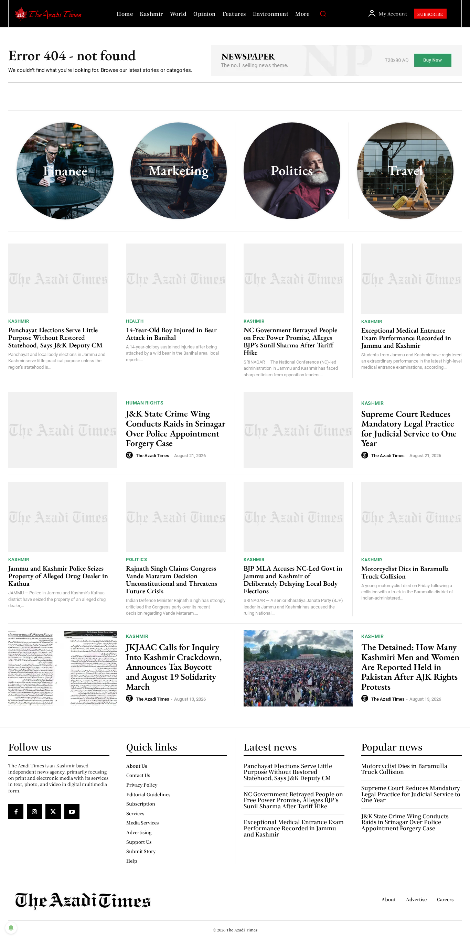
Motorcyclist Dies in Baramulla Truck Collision (405, 572)
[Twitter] (53, 811)
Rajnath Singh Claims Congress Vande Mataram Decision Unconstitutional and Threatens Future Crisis (171, 579)
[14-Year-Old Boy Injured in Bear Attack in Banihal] (176, 279)
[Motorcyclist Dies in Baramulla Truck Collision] (411, 517)
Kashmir (18, 321)
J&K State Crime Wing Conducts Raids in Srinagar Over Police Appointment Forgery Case (175, 428)
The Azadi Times (152, 455)
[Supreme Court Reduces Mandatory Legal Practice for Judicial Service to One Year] (298, 430)
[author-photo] (130, 455)
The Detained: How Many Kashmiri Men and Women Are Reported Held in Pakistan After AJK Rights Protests (410, 666)
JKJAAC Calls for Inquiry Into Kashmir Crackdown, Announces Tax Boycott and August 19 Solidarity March (174, 666)
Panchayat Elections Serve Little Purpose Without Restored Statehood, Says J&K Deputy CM (55, 337)
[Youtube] (71, 811)
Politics (136, 559)
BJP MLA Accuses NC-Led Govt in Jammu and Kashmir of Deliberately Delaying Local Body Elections (293, 579)
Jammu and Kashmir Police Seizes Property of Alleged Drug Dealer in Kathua (58, 576)
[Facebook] (15, 811)
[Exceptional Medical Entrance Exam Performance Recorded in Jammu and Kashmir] (411, 279)
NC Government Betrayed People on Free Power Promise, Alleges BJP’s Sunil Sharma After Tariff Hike (290, 341)
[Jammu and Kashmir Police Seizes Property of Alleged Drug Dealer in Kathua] (58, 517)
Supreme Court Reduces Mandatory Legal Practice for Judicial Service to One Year (409, 428)
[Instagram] (34, 811)
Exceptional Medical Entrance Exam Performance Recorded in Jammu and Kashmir (406, 338)
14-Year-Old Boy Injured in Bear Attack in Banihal (171, 333)
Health (134, 321)
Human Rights (145, 402)
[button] (322, 13)
